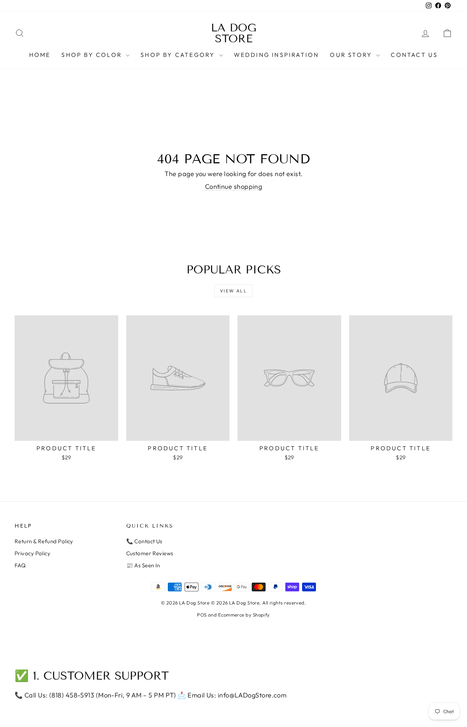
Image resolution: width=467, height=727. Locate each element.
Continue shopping (233, 186)
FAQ (20, 565)
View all (233, 290)
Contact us (414, 54)
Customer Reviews (149, 553)
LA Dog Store (233, 33)
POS (202, 615)
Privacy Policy (32, 553)
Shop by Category (178, 54)
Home (40, 54)
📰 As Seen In (143, 565)
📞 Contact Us (144, 541)
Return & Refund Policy (44, 541)
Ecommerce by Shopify (244, 615)
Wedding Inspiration (276, 54)
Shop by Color (92, 54)
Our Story (352, 54)
